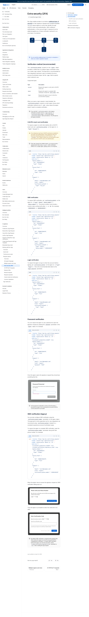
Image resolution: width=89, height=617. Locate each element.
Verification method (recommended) (72, 15)
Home (4, 8)
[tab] (29, 330)
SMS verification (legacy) (74, 27)
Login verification (73, 23)
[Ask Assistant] (58, 151)
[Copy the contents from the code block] (56, 151)
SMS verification (72, 21)
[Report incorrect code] (54, 151)
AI (7, 8)
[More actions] (43, 17)
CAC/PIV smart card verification (76, 18)
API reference (13, 8)
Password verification (73, 25)
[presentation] (44, 173)
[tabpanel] (44, 351)
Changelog (31, 8)
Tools (19, 8)
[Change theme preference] (85, 5)
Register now (68, 1)
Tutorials (24, 8)
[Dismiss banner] (87, 1)
